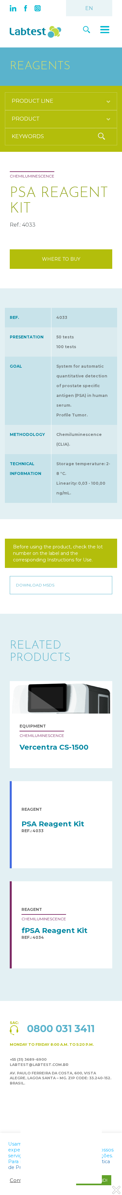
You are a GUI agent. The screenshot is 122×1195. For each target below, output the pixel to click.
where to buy (61, 259)
